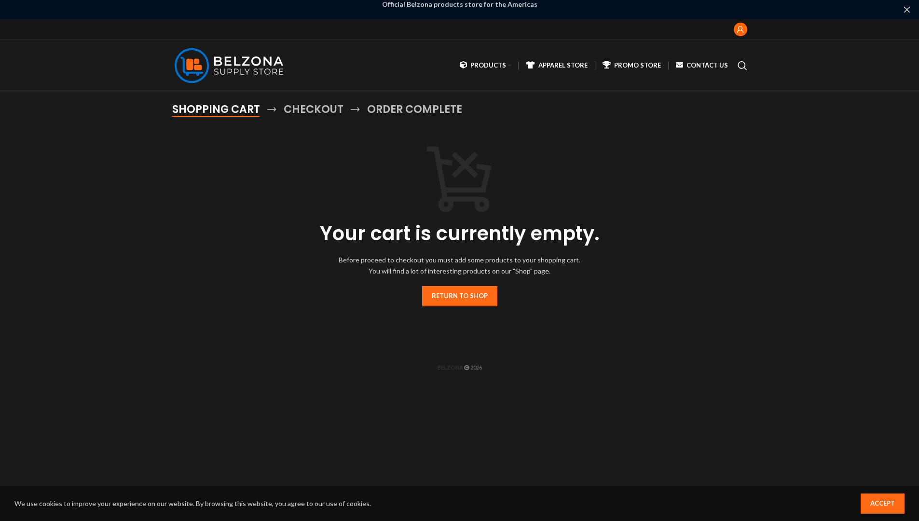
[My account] (740, 29)
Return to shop (460, 296)
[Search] (742, 65)
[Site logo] (231, 64)
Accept (882, 503)
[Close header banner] (907, 9)
